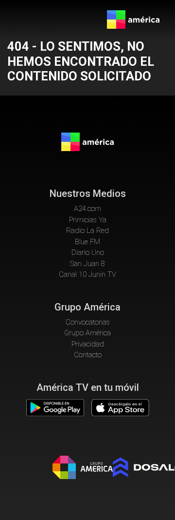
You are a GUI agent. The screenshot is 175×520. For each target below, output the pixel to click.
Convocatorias (88, 322)
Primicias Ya (87, 219)
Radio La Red (87, 230)
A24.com (87, 208)
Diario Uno (87, 252)
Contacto (88, 354)
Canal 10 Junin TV (87, 274)
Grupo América (87, 332)
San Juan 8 (87, 263)
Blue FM (87, 241)
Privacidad (87, 344)
